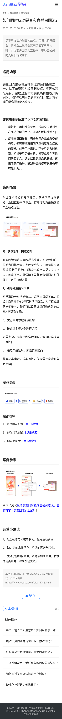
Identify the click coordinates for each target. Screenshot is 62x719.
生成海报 (13, 608)
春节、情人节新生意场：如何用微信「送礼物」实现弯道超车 (32, 630)
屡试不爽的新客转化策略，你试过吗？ (29, 641)
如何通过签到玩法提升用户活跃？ (26, 674)
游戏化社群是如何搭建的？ (22, 684)
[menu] (56, 4)
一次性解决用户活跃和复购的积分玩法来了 (31, 663)
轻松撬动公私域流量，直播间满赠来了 (29, 652)
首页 (5, 13)
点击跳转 (31, 424)
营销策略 (31, 28)
